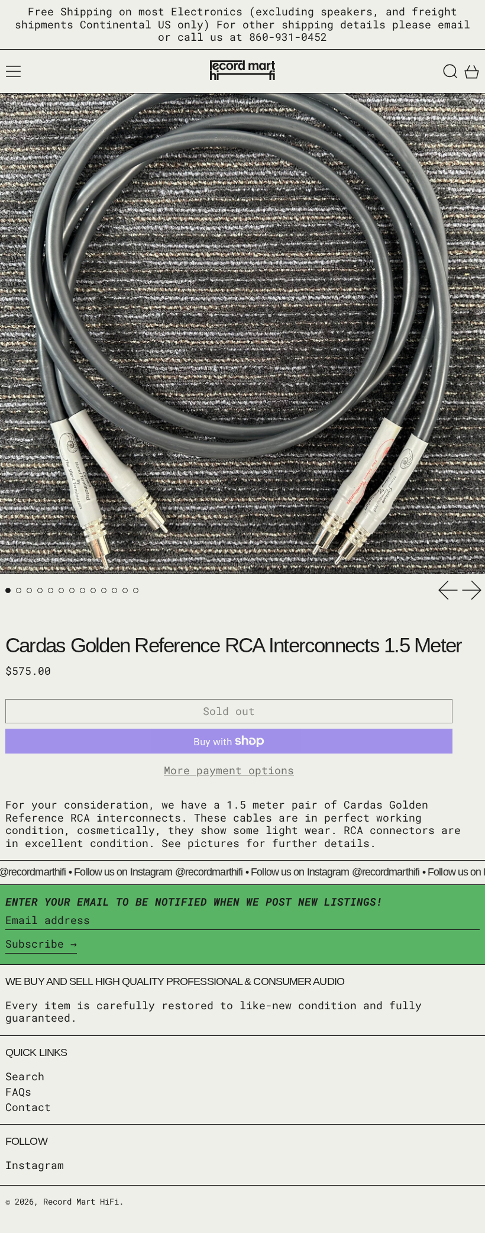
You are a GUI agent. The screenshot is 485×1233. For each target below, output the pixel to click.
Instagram (34, 1165)
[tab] (8, 590)
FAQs (18, 1091)
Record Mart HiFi (81, 1201)
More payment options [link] (229, 770)
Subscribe (34, 943)
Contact (28, 1107)
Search (24, 1076)
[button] (450, 71)
